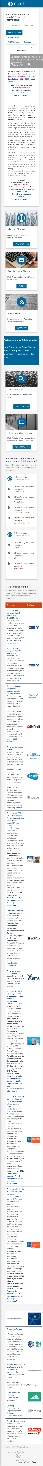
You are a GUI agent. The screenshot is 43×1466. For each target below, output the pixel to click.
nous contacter (22, 447)
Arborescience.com (14, 1319)
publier (22, 286)
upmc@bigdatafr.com (15, 888)
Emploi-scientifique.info (16, 1364)
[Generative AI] (13, 37)
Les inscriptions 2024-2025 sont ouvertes (21, 79)
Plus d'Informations (21, 95)
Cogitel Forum (22, 1452)
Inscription (22, 328)
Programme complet (15, 1088)
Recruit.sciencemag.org (16, 1421)
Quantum (27, 42)
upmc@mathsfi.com (15, 1166)
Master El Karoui (14, 32)
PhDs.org (10, 1406)
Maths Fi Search (22, 395)
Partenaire (9, 340)
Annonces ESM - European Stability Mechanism (14, 613)
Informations (12, 1091)
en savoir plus (22, 244)
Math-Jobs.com (13, 1382)
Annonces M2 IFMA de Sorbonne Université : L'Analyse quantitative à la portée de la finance (15, 1101)
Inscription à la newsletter (22, 25)
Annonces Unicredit (14, 712)
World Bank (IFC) (13, 788)
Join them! (15, 643)
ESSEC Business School (23, 115)
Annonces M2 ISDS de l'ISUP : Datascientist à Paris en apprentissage (15, 815)
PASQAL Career (14, 42)
